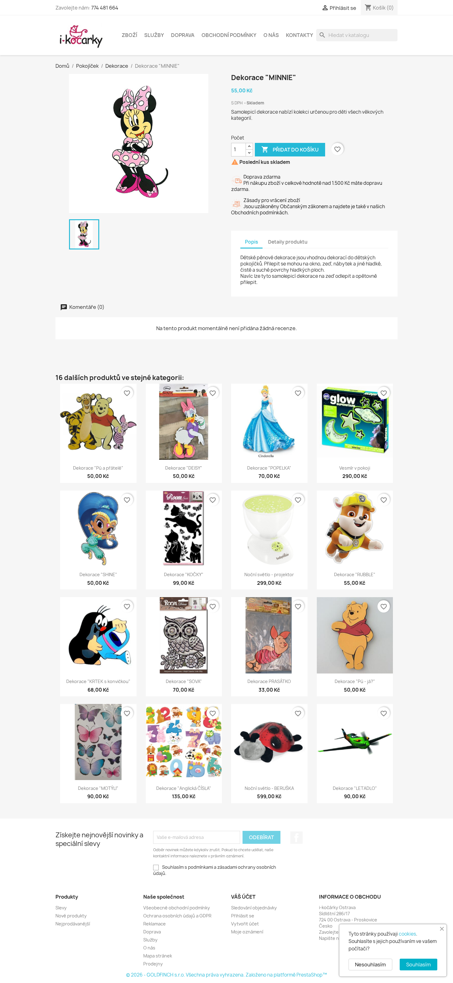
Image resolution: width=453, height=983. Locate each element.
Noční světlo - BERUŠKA (269, 788)
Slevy (61, 908)
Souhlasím (418, 964)
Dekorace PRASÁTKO (269, 681)
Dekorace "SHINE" (98, 574)
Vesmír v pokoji (354, 468)
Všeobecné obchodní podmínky (176, 908)
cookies (407, 934)
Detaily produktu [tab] (288, 242)
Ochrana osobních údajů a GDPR (177, 916)
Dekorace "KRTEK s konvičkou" (98, 681)
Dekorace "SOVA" (184, 681)
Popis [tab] (251, 242)
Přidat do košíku (290, 149)
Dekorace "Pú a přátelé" (98, 468)
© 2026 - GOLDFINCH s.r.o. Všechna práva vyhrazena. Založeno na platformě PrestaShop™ (226, 975)
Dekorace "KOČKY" (183, 574)
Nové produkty (71, 916)
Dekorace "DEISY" (183, 468)
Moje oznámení (247, 932)
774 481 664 (104, 7)
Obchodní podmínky (229, 35)
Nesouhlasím (370, 964)
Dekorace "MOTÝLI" (98, 788)
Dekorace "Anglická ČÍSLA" (183, 788)
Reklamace (154, 924)
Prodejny (153, 964)
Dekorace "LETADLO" (355, 788)
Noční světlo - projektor (269, 574)
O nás (271, 35)
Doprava (182, 35)
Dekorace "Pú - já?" (355, 681)
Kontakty (299, 35)
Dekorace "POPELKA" (269, 468)
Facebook (296, 837)
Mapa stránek (157, 956)
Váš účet (243, 896)
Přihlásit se (242, 916)
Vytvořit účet (245, 924)
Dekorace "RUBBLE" (354, 574)
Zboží (129, 35)
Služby (154, 35)
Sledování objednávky (254, 908)
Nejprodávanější (72, 924)
